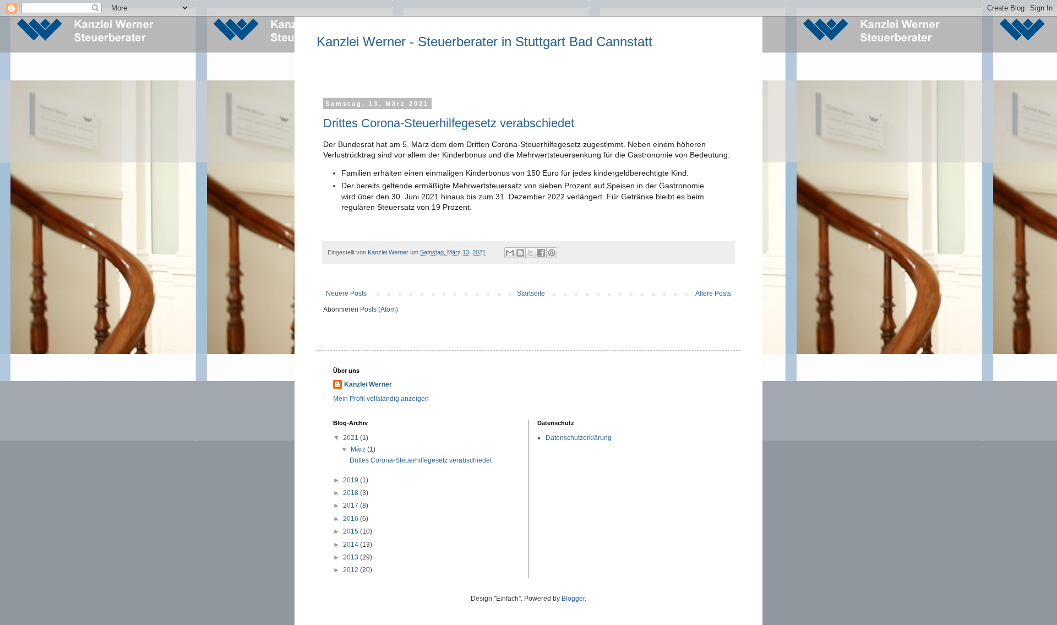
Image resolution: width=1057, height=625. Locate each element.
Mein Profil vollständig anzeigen (381, 399)
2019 (351, 480)
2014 (351, 544)
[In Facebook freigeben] (541, 252)
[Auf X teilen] (530, 252)
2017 (351, 505)
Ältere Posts (713, 293)
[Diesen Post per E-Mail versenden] (509, 252)
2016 (351, 519)
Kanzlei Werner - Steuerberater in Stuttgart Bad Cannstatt (484, 41)
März (359, 449)
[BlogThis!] (520, 252)
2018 (351, 493)
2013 (351, 557)
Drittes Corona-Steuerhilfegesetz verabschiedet (448, 123)
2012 (351, 570)
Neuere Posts (346, 293)
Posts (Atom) (379, 309)
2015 (351, 531)
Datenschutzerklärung (579, 438)
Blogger (573, 598)
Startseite (531, 293)
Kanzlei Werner (368, 384)
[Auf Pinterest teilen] (551, 252)
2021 (351, 438)
